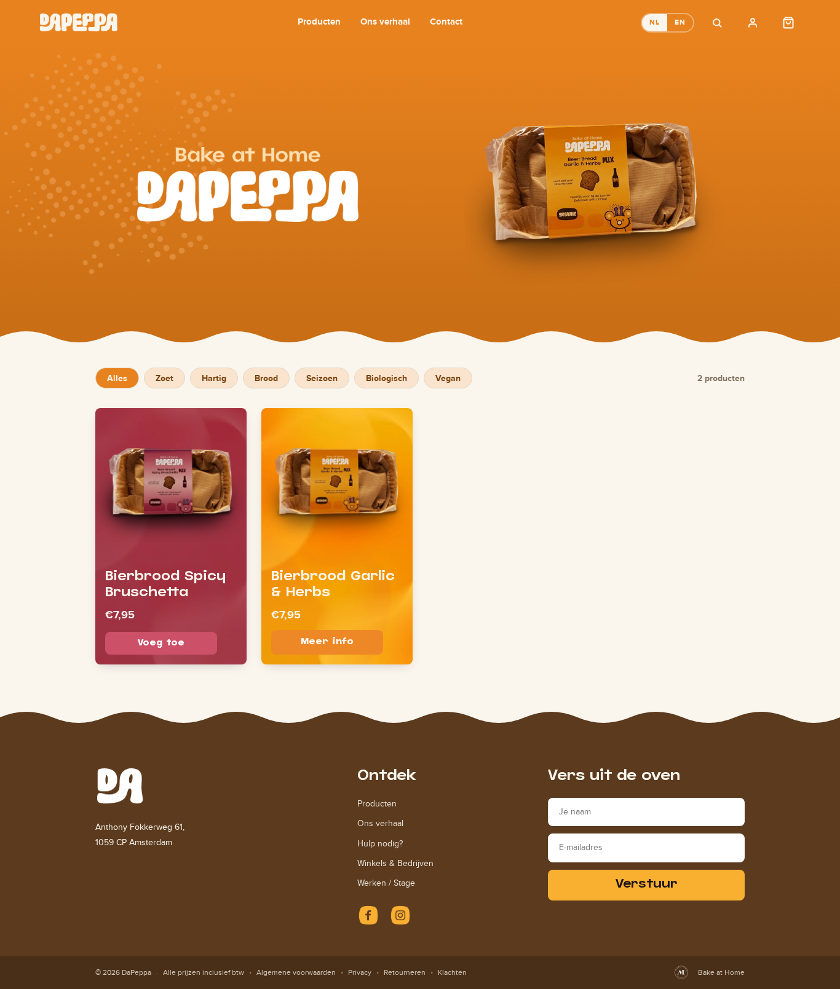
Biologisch (386, 378)
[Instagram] (400, 915)
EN (680, 22)
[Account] (753, 23)
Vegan (448, 378)
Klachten (452, 972)
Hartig (214, 378)
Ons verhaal (385, 21)
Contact (446, 21)
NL (654, 22)
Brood (266, 378)
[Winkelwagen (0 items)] (788, 23)
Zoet (164, 378)
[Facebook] (368, 915)
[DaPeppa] (79, 22)
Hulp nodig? (380, 843)
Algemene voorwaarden (296, 972)
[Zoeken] (717, 23)
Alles (117, 378)
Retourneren (405, 972)
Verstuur (647, 884)
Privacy (359, 972)
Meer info (327, 642)
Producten (319, 21)
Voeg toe (161, 643)
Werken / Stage (386, 883)
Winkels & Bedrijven (395, 863)
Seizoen (322, 378)
